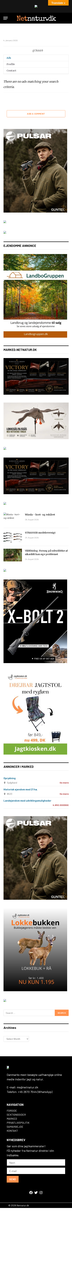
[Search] (67, 18)
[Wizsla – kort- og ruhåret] (13, 519)
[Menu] (5, 18)
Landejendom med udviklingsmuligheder (27, 800)
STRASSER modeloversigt (40, 532)
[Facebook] (31, 1192)
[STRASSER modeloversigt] (13, 537)
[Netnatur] (36, 18)
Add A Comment (36, 113)
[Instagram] (41, 1192)
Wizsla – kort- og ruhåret (40, 514)
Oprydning (10, 778)
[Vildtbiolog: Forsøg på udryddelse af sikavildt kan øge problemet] (13, 555)
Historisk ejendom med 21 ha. (21, 789)
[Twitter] (36, 1192)
